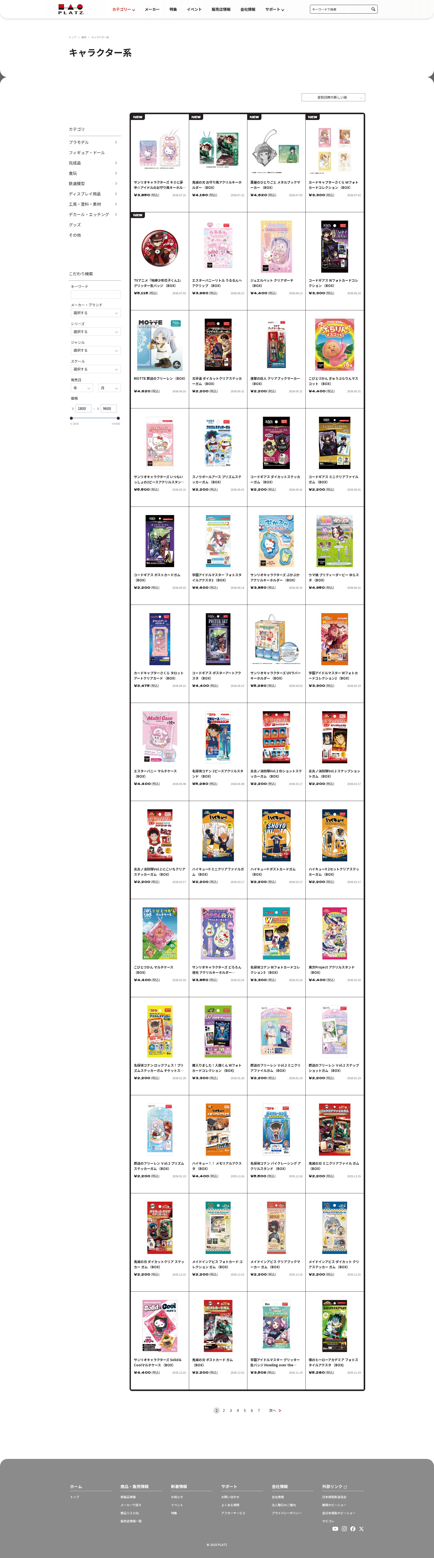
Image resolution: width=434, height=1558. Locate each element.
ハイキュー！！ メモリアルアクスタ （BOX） (217, 1166)
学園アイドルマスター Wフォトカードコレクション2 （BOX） (333, 675)
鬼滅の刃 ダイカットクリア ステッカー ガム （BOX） (159, 1264)
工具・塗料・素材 (85, 204)
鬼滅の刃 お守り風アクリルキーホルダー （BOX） (217, 185)
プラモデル (79, 142)
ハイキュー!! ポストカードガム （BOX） (273, 872)
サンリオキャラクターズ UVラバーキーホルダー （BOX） (275, 675)
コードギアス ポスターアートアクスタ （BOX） (216, 675)
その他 (75, 235)
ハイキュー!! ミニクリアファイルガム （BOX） (218, 872)
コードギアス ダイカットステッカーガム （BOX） (275, 479)
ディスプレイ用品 (85, 193)
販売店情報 (221, 9)
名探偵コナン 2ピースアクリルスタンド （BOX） (217, 774)
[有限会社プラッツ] (71, 8)
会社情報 (247, 9)
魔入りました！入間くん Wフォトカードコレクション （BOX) (217, 1068)
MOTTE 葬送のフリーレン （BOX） (160, 378)
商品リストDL (130, 1513)
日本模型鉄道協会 (334, 1497)
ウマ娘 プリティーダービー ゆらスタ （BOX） (334, 577)
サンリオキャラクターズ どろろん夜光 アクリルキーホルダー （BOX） (216, 970)
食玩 (83, 37)
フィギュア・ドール (87, 152)
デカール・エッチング (89, 214)
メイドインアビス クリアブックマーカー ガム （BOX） (275, 1264)
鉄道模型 (77, 183)
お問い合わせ (230, 1497)
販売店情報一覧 (131, 1521)
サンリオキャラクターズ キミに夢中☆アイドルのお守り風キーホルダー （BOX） (160, 185)
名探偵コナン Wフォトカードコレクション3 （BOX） (275, 970)
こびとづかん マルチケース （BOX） (153, 970)
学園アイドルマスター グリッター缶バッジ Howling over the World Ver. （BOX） (275, 1362)
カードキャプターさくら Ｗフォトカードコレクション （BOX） (333, 185)
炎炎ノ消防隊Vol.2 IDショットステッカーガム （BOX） (276, 774)
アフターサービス (233, 1513)
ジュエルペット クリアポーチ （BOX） (271, 283)
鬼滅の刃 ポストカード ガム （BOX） (212, 1362)
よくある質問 (230, 1505)
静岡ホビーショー (334, 1505)
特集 (173, 9)
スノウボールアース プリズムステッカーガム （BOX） (216, 479)
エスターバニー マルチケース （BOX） (155, 774)
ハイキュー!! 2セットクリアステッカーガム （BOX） (334, 872)
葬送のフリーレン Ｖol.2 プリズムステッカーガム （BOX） (159, 1166)
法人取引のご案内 (284, 1505)
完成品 (75, 162)
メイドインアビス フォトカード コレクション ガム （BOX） (217, 1264)
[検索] (373, 9)
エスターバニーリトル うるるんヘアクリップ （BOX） (217, 283)
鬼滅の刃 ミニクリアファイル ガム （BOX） (334, 1166)
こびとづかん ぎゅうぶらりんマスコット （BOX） (333, 381)
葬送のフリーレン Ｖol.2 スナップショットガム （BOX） (334, 1068)
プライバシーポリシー (287, 1513)
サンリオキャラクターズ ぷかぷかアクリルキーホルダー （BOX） (275, 577)
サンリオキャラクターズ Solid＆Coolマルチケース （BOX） (158, 1362)
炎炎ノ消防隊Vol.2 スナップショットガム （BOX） (334, 774)
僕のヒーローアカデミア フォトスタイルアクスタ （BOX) (333, 1362)
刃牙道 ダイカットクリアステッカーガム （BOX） (217, 381)
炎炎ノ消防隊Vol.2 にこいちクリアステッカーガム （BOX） (159, 872)
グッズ (75, 224)
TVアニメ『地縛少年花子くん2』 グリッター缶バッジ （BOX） (158, 283)
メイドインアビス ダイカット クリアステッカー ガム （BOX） (334, 1264)
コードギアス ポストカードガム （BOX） (157, 577)
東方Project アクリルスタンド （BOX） (332, 970)
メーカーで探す (131, 1505)
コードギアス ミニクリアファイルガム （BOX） (333, 479)
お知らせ (177, 1497)
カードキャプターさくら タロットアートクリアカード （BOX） (159, 675)
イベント (194, 9)
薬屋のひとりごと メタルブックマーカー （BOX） (275, 185)
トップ (72, 37)
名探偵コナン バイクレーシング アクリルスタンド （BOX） (275, 1166)
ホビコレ (328, 1521)
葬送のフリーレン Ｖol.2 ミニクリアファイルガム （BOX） (275, 1068)
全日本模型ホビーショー (338, 1513)
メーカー (152, 9)
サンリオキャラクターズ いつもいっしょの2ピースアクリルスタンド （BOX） (159, 479)
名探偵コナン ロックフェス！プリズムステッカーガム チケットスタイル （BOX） (159, 1068)
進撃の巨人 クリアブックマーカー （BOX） (275, 381)
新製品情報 (128, 1497)
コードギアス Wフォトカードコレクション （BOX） (333, 283)
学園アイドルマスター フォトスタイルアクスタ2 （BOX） (217, 577)
